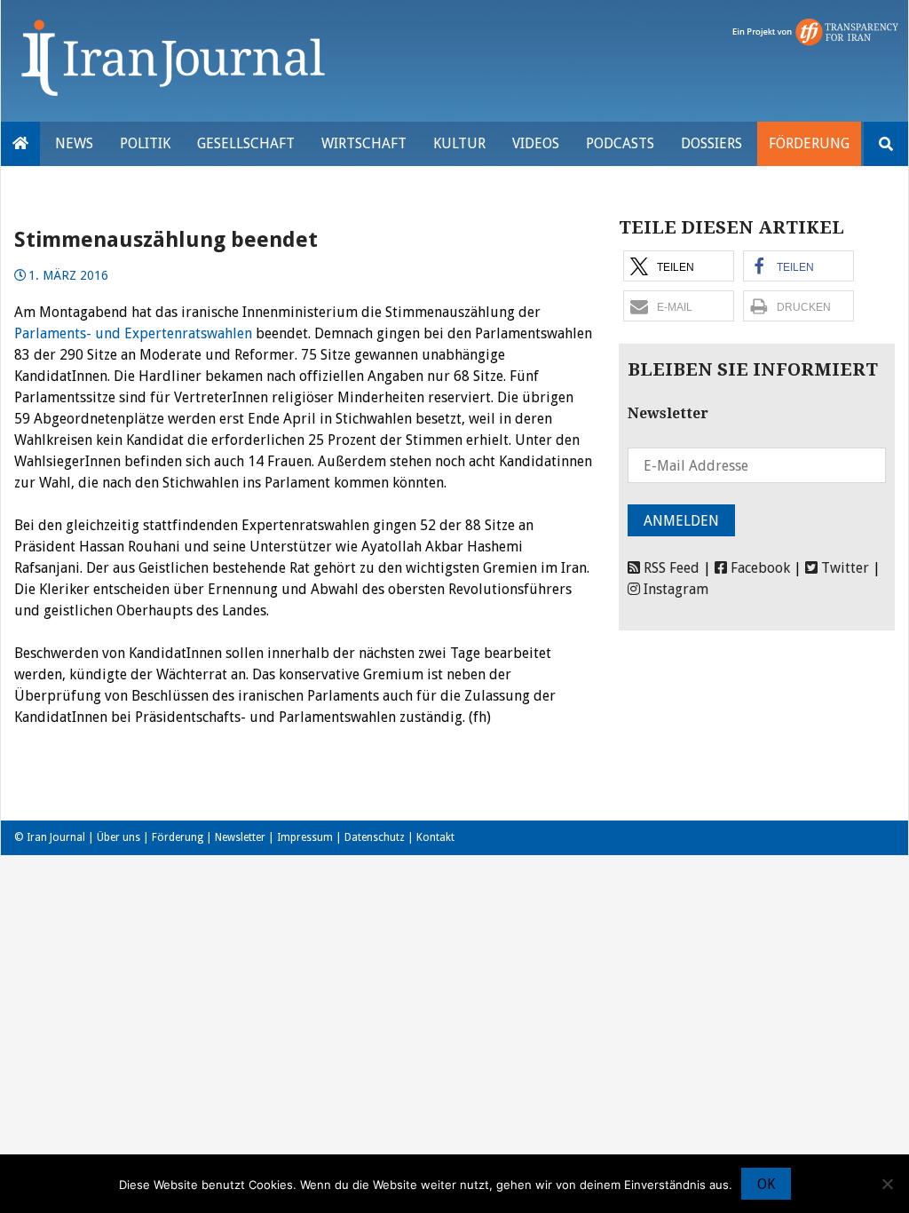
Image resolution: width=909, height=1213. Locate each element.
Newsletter (240, 837)
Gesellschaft (246, 143)
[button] (678, 265)
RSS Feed (670, 567)
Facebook (758, 567)
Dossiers (711, 143)
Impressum (305, 837)
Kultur (459, 143)
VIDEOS (535, 143)
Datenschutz (374, 837)
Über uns (118, 837)
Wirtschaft (364, 143)
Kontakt (435, 837)
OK (766, 1184)
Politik (145, 143)
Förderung (809, 143)
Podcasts (620, 143)
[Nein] (887, 1184)
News (74, 143)
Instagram (674, 589)
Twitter (843, 567)
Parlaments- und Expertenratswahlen (133, 333)
